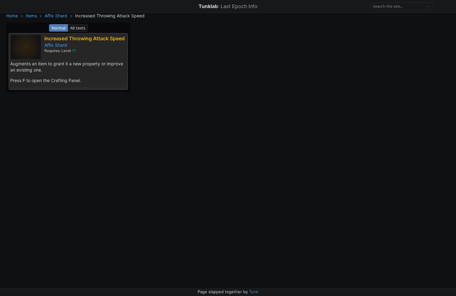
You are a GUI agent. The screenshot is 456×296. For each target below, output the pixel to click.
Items (31, 15)
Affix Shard (56, 15)
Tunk (253, 291)
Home (12, 15)
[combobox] (399, 6)
